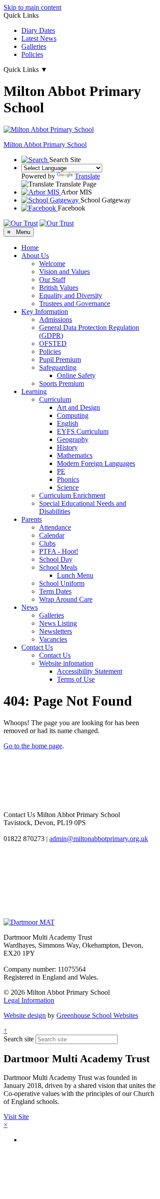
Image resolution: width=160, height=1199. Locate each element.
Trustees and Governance (74, 303)
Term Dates (55, 591)
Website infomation (66, 663)
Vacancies (53, 639)
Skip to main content (32, 7)
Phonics (68, 479)
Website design (25, 1015)
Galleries (33, 46)
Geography (72, 439)
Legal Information (29, 1000)
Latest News (38, 38)
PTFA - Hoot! (58, 551)
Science (68, 487)
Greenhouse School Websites (97, 1015)
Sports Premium (61, 383)
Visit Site (16, 1116)
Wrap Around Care (65, 599)
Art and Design (78, 407)
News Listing (58, 623)
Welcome (52, 263)
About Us (35, 255)
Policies (32, 54)
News (29, 607)
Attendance (55, 527)
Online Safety (76, 375)
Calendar (51, 535)
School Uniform (61, 583)
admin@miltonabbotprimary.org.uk (98, 838)
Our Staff (52, 279)
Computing (72, 415)
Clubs (47, 543)
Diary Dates (38, 30)
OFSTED (53, 343)
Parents (31, 519)
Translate (87, 176)
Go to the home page (33, 746)
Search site (19, 1039)
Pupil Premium (60, 359)
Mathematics (74, 455)
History (67, 447)
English (67, 423)
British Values (58, 287)
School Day (55, 559)
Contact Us (37, 647)
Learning (34, 391)
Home (30, 247)
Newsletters (55, 631)
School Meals (58, 567)
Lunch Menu (75, 575)
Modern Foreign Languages (96, 463)
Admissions (55, 319)
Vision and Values (64, 271)
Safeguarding (57, 367)
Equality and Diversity (70, 295)
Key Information (44, 311)
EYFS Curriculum (82, 431)
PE (61, 471)
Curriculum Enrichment (72, 495)
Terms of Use (76, 679)
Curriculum (55, 399)
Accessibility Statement (89, 671)
